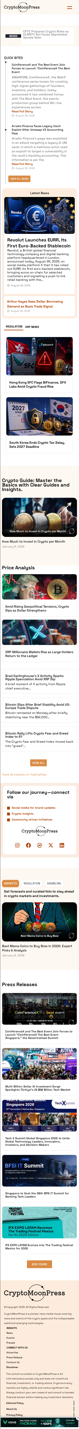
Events (10, 1337)
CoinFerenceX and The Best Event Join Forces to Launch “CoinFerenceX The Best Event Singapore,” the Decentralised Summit (39, 1035)
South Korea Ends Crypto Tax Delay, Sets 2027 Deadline (37, 444)
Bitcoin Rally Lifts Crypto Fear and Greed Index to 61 (36, 735)
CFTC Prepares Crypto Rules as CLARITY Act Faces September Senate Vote (46, 34)
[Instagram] (17, 845)
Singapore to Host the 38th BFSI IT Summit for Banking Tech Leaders (37, 1194)
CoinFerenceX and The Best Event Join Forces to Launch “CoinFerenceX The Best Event (41, 68)
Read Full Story (22, 111)
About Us (11, 1408)
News (9, 1332)
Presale (10, 1342)
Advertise (12, 1352)
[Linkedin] (62, 845)
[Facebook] (28, 845)
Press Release (14, 1357)
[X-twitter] (51, 845)
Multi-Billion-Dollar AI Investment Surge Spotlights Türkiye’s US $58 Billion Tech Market (37, 1088)
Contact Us (13, 1362)
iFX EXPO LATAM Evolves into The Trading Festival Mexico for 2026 (39, 1246)
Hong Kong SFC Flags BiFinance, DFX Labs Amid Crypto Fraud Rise (37, 384)
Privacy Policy (14, 1414)
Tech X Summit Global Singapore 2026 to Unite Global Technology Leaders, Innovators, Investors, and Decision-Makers (37, 1141)
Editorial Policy (14, 1403)
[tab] (13, 327)
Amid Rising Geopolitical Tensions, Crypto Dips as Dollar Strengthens (37, 608)
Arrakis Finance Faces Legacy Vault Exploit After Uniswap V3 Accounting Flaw (37, 129)
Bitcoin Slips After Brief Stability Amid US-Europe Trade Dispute (37, 706)
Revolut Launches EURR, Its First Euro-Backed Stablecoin (39, 243)
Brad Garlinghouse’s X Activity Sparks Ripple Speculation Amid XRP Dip (34, 677)
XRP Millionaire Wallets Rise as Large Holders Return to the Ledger (39, 654)
